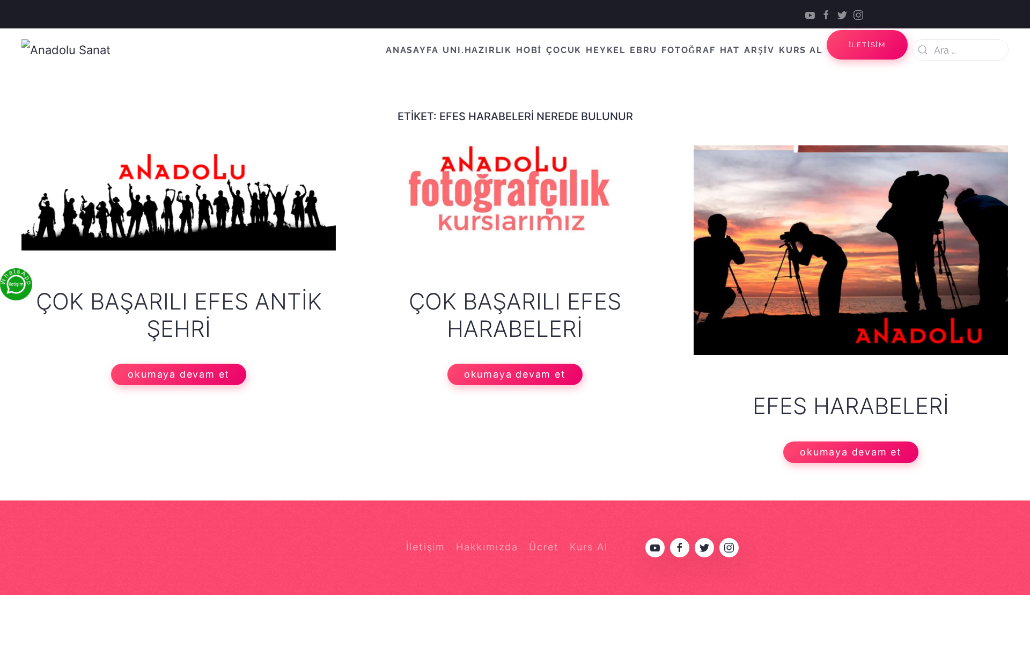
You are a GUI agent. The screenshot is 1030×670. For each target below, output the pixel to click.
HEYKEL (606, 50)
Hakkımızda (487, 547)
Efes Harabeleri (851, 405)
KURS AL (800, 50)
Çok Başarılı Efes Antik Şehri (179, 315)
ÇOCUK (564, 50)
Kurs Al (589, 547)
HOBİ (529, 50)
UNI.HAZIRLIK (477, 50)
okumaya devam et (179, 374)
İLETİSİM (867, 45)
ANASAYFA (412, 50)
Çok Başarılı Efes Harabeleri (515, 315)
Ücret (544, 547)
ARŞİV (759, 50)
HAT (730, 50)
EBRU (643, 50)
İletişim (425, 547)
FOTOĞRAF (688, 50)
